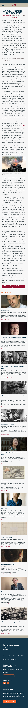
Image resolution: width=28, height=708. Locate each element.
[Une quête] (14, 499)
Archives (5, 647)
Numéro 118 (14, 17)
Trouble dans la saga (6, 537)
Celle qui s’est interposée (7, 564)
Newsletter (9, 676)
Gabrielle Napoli (8, 15)
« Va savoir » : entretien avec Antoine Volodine (13, 337)
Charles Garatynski (7, 573)
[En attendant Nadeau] (14, 5)
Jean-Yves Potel (6, 490)
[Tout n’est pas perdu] (14, 583)
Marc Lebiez (5, 519)
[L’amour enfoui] (14, 472)
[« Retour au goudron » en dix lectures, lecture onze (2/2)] (14, 387)
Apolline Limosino (6, 633)
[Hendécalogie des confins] (14, 415)
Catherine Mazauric (7, 546)
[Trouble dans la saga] (14, 528)
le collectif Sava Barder (8, 377)
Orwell (23, 125)
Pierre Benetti (6, 463)
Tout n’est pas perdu (6, 592)
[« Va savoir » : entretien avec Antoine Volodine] (14, 328)
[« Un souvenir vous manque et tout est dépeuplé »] (14, 613)
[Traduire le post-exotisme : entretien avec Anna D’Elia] (14, 444)
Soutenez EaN (10, 701)
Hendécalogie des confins (7, 424)
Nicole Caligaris (6, 434)
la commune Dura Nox (7, 348)
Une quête (4, 508)
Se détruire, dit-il (5, 310)
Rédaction (5, 649)
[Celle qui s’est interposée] (14, 555)
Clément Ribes (6, 319)
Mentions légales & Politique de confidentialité (13, 655)
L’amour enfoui (5, 481)
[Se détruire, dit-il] (14, 301)
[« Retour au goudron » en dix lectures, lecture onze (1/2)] (14, 357)
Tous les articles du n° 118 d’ (14, 286)
